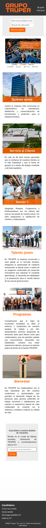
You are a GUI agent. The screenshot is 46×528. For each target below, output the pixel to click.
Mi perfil (40, 8)
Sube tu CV (7, 518)
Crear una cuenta (9, 509)
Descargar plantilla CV (11, 515)
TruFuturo (41, 10)
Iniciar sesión (7, 512)
